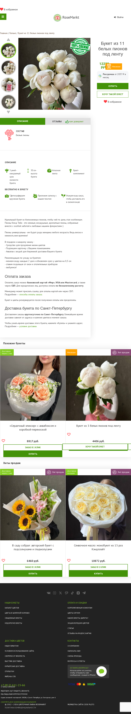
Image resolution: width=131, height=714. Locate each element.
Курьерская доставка (14, 666)
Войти (120, 17)
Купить (112, 86)
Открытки (9, 671)
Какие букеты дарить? (78, 618)
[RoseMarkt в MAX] (54, 593)
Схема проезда (74, 656)
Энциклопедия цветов (78, 623)
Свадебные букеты (13, 618)
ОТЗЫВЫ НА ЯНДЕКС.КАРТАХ (79, 633)
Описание (22, 121)
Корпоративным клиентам (80, 608)
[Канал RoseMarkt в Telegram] (84, 593)
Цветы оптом (74, 613)
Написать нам (74, 651)
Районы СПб (10, 676)
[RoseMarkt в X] (60, 593)
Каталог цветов (12, 608)
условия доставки (28, 326)
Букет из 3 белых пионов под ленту (98, 426)
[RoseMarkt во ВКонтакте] (48, 593)
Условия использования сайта (19, 651)
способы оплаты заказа (30, 294)
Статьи (71, 628)
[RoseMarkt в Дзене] (78, 593)
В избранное (10, 9)
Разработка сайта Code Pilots (81, 704)
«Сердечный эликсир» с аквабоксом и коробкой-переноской (33, 427)
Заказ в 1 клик (33, 447)
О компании (73, 646)
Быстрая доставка (13, 661)
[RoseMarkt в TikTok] (72, 593)
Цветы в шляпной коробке (17, 613)
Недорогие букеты (13, 623)
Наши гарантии (12, 646)
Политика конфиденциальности (20, 708)
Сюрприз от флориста (15, 656)
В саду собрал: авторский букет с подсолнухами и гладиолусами (33, 547)
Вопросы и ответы (76, 661)
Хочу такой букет (112, 94)
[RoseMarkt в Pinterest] (66, 593)
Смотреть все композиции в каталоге (18, 702)
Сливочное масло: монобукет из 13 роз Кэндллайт (98, 547)
